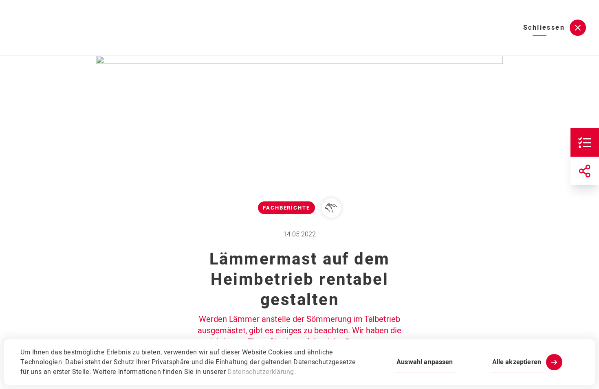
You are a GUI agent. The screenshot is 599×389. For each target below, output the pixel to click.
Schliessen (544, 28)
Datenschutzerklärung (260, 372)
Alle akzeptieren (516, 362)
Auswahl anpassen (424, 362)
